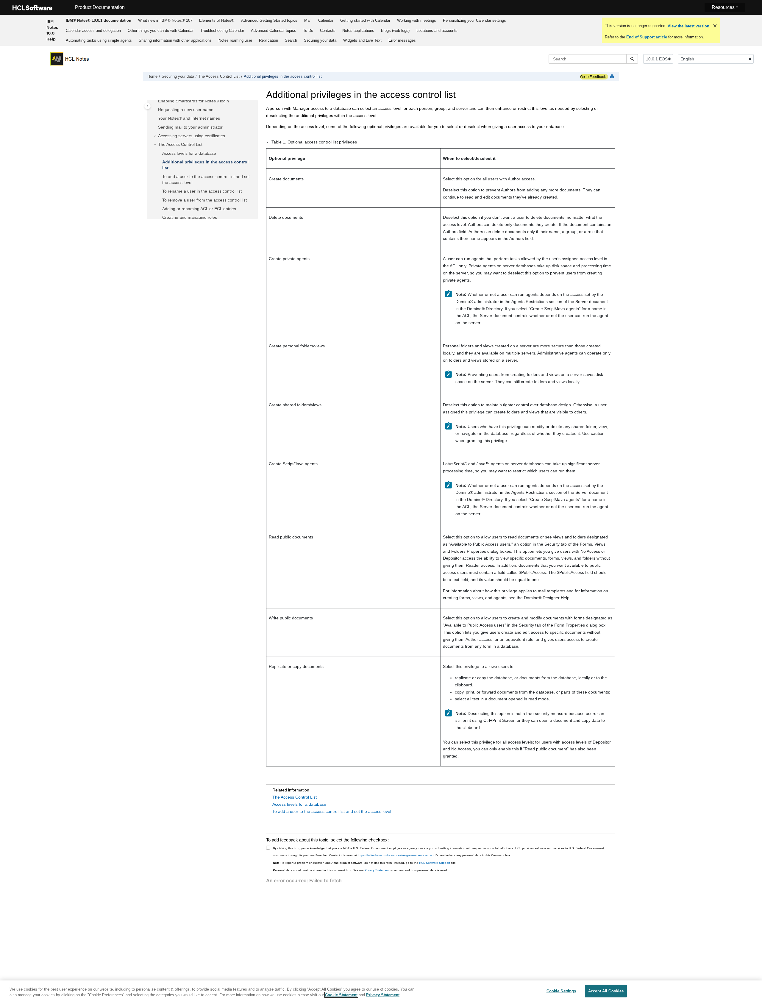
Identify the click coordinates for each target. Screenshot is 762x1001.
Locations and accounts (436, 30)
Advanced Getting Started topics (269, 20)
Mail (307, 20)
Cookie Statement (341, 995)
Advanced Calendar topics (273, 30)
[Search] (632, 59)
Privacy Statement (377, 870)
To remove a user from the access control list (204, 200)
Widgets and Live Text (362, 40)
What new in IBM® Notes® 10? (165, 20)
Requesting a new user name (185, 109)
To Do (308, 30)
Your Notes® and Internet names (189, 118)
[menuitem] (98, 20)
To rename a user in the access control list (202, 191)
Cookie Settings (561, 991)
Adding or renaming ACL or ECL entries (199, 208)
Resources (723, 7)
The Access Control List (219, 76)
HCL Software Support (434, 862)
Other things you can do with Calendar (160, 30)
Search (291, 40)
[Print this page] (612, 76)
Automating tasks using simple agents (99, 40)
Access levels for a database (189, 153)
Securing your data (320, 40)
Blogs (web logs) (395, 30)
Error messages (402, 40)
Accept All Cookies (606, 991)
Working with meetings (416, 20)
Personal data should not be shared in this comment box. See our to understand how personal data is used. (360, 870)
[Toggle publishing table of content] (147, 106)
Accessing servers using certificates (191, 135)
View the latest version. (688, 26)
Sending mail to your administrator (190, 127)
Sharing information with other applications (175, 40)
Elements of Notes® (216, 20)
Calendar (325, 20)
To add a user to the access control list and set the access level (331, 811)
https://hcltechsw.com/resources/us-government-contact (396, 855)
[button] (155, 101)
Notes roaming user (235, 40)
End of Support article (646, 37)
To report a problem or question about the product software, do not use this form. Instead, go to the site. (365, 862)
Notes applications (358, 30)
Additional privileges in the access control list (283, 76)
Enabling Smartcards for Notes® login (193, 101)
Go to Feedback (593, 77)
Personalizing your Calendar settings (474, 20)
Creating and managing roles (189, 217)
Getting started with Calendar (365, 20)
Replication (268, 40)
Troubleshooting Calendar (222, 30)
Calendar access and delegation (93, 30)
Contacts (327, 30)
